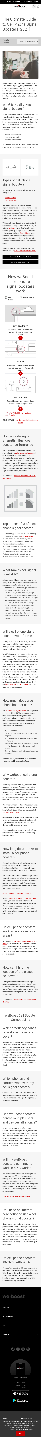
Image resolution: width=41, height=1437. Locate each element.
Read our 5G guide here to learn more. (16, 1196)
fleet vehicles (25, 233)
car (10, 228)
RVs (26, 231)
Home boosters (10, 198)
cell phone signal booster (24, 453)
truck (13, 228)
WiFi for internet (27, 536)
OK (20, 1434)
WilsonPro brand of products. (25, 251)
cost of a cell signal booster (16, 711)
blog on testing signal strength (16, 685)
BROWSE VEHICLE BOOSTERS (20, 257)
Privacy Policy (28, 1429)
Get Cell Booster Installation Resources (17, 893)
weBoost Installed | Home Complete (22, 898)
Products (7, 1308)
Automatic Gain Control (11, 812)
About (5, 1325)
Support (6, 1334)
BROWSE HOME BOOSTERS (20, 262)
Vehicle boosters (11, 200)
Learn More (8, 1316)
